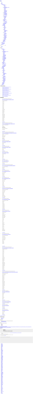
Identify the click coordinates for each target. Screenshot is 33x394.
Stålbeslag (4, 40)
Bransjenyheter (3, 43)
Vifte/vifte (4, 29)
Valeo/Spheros (5, 30)
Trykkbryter (5, 17)
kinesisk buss (5, 37)
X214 (4, 6)
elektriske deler (3, 59)
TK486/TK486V (5, 10)
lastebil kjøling (3, 4)
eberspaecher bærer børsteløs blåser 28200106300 (7, 188)
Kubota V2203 (5, 11)
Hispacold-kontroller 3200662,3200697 (6, 141)
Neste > (2, 315)
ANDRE (4, 24)
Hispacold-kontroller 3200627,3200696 (6, 147)
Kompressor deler (4, 27)
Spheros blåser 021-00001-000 (5, 305)
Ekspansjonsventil (4, 23)
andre (4, 34)
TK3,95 (4, 54)
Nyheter (2, 42)
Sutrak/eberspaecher (5, 73)
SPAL (3, 72)
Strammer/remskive (4, 19)
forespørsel (3, 145)
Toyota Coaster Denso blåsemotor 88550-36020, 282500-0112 (8, 165)
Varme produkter (1, 326)
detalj (4, 145)
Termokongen (5, 13)
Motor (4, 18)
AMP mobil (6, 326)
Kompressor (4, 25)
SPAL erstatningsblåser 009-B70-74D (6, 171)
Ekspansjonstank (3, 66)
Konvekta (5, 36)
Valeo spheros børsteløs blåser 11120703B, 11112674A (8, 99)
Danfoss (5, 35)
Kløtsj (3, 32)
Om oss (1, 3)
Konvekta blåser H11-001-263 (5, 310)
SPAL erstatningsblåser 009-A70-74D (6, 178)
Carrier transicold (5, 14)
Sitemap (4, 326)
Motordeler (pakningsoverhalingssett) (6, 7)
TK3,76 (5, 9)
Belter (2, 64)
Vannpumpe (4, 39)
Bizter (4, 26)
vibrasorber (4, 20)
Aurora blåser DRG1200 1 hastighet (6, 199)
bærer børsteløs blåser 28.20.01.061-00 (6, 234)
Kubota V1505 (4, 55)
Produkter (2, 46)
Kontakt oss (2, 44)
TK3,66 (5, 8)
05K (4, 5)
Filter (3, 15)
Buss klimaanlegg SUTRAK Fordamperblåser (7, 327)
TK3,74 (4, 53)
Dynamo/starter (4, 12)
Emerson (4, 81)
